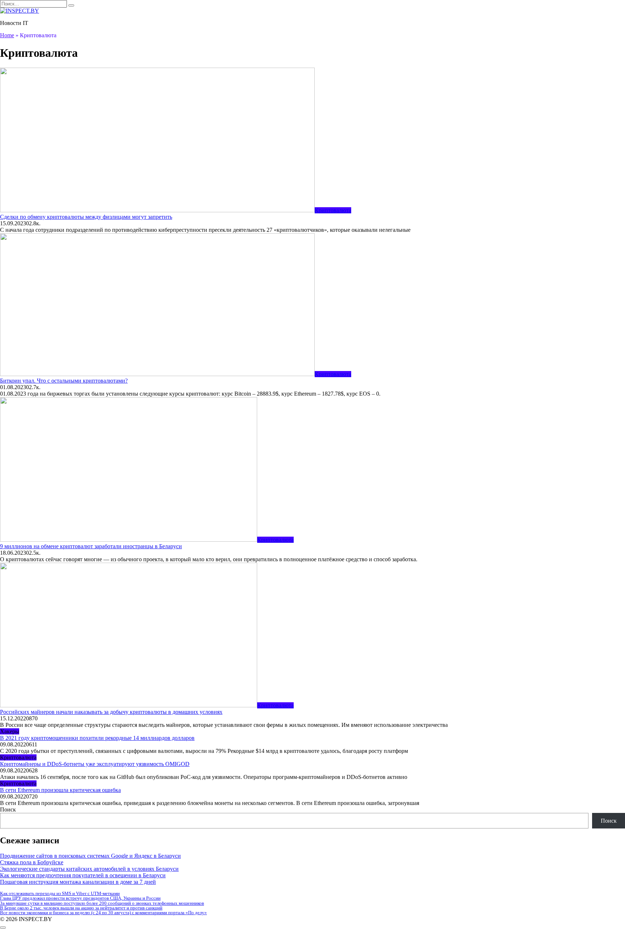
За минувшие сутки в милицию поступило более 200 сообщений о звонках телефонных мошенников (102, 903)
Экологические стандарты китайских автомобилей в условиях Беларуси (89, 869)
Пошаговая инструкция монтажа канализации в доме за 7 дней (78, 882)
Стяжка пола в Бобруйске (31, 862)
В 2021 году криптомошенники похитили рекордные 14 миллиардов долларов (97, 738)
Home (7, 35)
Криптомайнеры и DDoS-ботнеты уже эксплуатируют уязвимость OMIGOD (95, 764)
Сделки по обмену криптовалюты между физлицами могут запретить (86, 217)
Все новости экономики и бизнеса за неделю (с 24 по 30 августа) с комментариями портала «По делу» (103, 912)
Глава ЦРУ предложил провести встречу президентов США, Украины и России (80, 898)
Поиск (8, 809)
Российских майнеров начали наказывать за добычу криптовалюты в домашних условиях (111, 712)
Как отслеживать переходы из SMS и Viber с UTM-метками (60, 893)
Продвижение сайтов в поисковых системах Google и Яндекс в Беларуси (90, 856)
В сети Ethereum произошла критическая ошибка (60, 790)
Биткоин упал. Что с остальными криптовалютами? (64, 381)
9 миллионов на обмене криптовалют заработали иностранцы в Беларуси (91, 546)
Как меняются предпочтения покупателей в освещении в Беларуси (83, 875)
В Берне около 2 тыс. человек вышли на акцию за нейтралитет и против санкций (81, 908)
